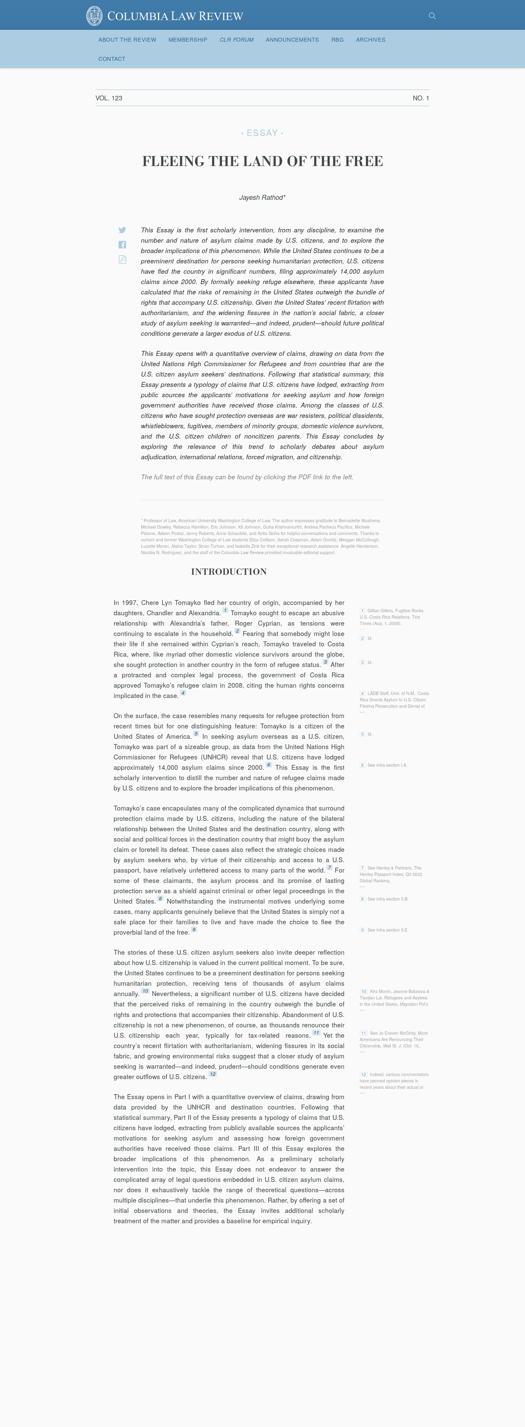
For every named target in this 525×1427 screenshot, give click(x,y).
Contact (111, 58)
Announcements (292, 39)
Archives (371, 39)
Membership (188, 39)
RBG (337, 39)
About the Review (127, 39)
